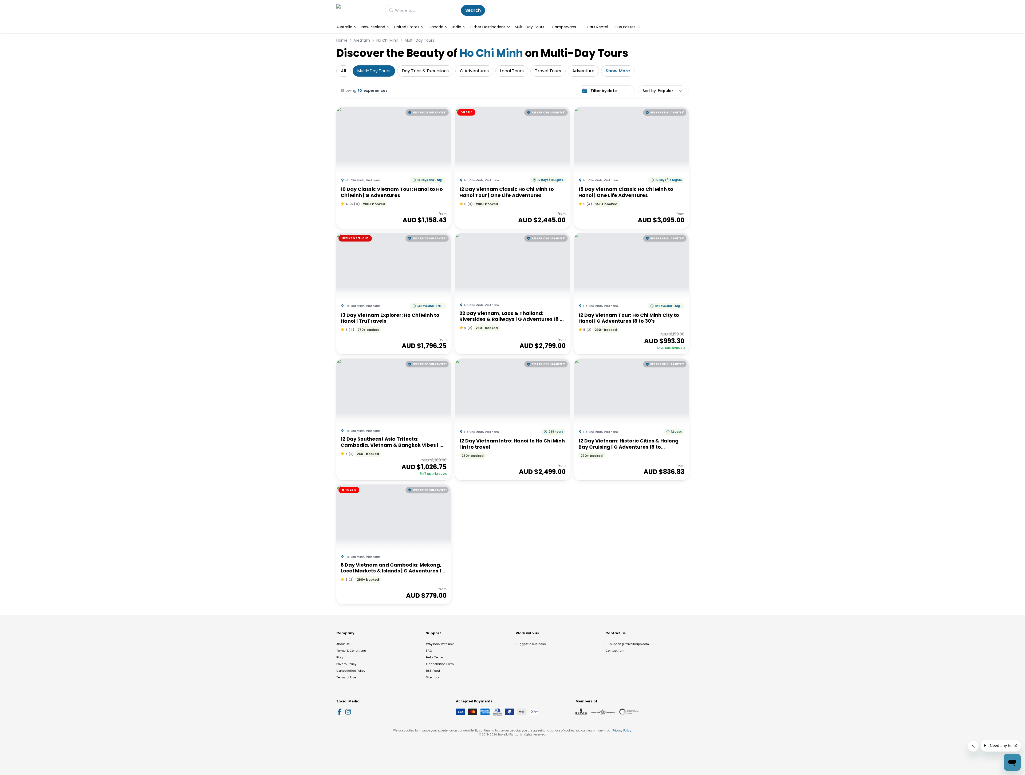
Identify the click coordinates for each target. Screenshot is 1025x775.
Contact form (615, 651)
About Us (343, 644)
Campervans (564, 27)
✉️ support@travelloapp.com (627, 644)
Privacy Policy (346, 664)
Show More (618, 71)
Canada (435, 27)
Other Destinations (488, 27)
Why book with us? (440, 644)
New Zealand (373, 27)
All (343, 71)
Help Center (435, 657)
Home (342, 40)
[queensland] (628, 712)
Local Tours (512, 71)
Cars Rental (597, 27)
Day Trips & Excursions (425, 71)
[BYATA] (581, 712)
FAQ (429, 651)
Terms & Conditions (351, 651)
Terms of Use (346, 677)
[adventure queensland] (603, 712)
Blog (339, 657)
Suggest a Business (531, 644)
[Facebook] (339, 712)
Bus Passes (626, 27)
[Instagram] (348, 712)
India (456, 27)
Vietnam (362, 40)
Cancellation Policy (350, 671)
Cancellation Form (440, 664)
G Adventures (474, 71)
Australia (344, 27)
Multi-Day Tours (529, 27)
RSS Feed (433, 671)
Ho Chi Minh (387, 40)
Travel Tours (548, 71)
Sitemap (432, 677)
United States (406, 27)
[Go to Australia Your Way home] (358, 10)
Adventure (583, 71)
